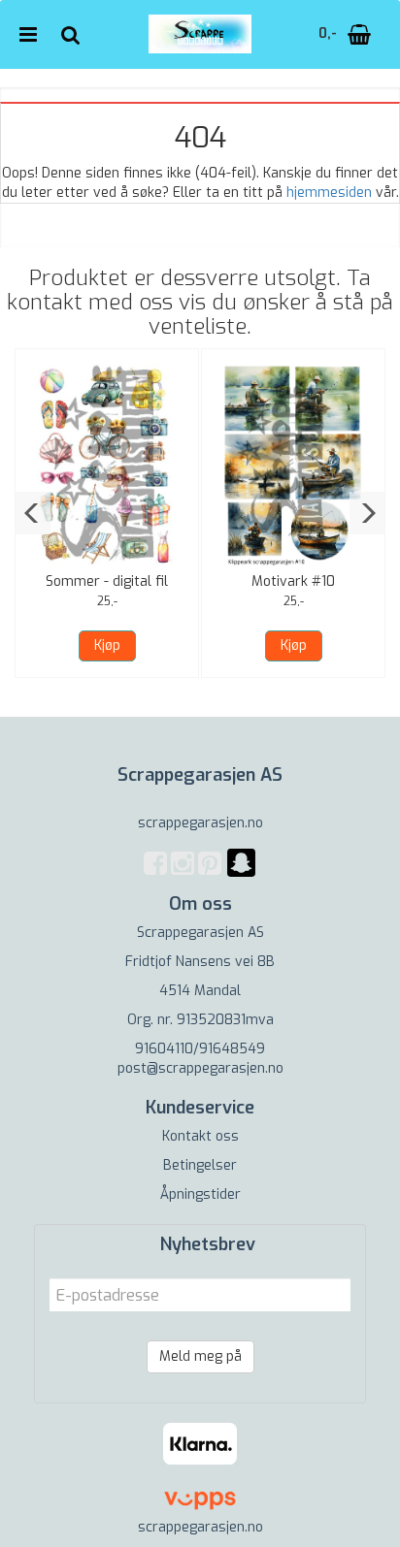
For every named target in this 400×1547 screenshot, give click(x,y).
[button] (32, 513)
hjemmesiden (329, 192)
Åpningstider (200, 1194)
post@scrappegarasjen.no (200, 1068)
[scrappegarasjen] (241, 874)
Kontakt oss (200, 1136)
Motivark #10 (293, 581)
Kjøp (107, 645)
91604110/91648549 (200, 1049)
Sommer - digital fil (107, 581)
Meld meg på (200, 1356)
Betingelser (200, 1165)
